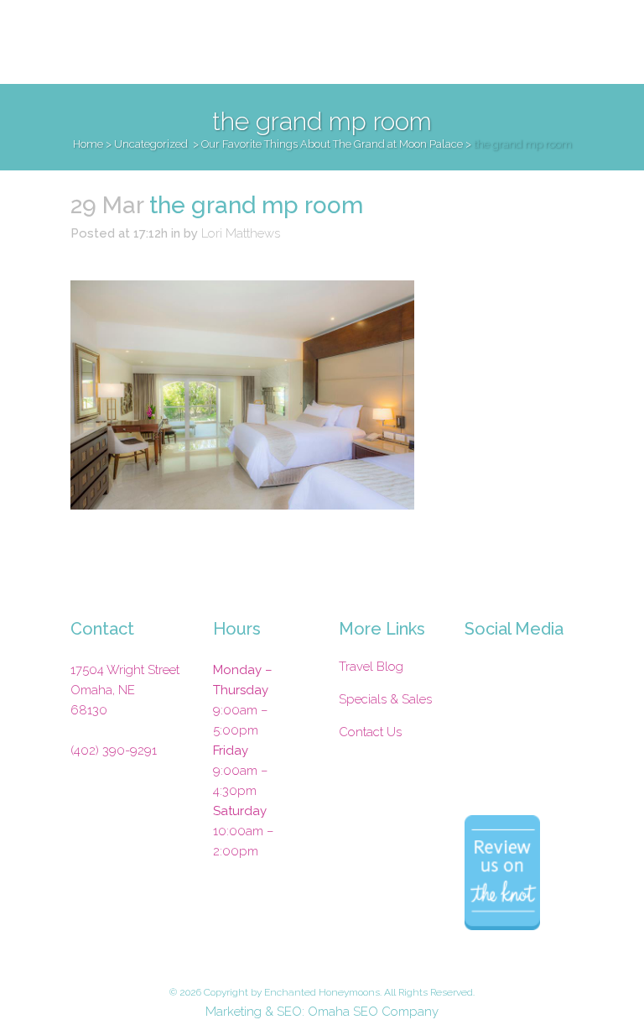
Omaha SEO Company (373, 1011)
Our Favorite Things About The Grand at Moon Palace (332, 144)
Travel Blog (371, 666)
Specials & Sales (385, 699)
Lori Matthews (240, 233)
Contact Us (370, 732)
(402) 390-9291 (113, 750)
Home (88, 144)
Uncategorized (151, 144)
